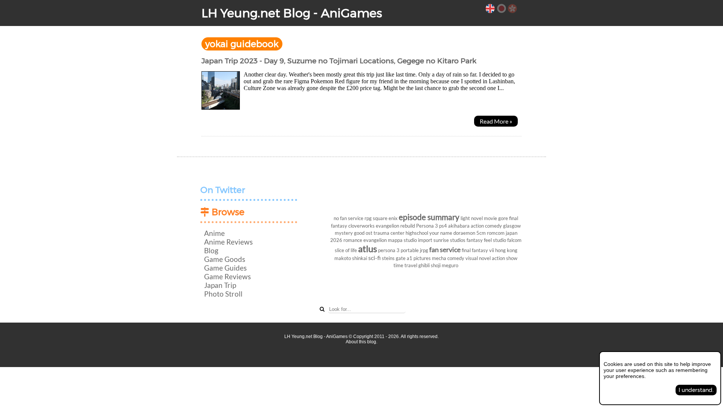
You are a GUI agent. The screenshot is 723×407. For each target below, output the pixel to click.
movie (490, 218)
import (425, 240)
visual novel (478, 258)
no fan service (348, 218)
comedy (455, 258)
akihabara (459, 226)
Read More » (496, 121)
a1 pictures (419, 258)
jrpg (424, 250)
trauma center (389, 233)
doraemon (464, 233)
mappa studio (402, 240)
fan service (445, 250)
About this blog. (361, 341)
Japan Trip (220, 285)
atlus (367, 248)
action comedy (486, 226)
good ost (363, 233)
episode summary (429, 217)
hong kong (506, 250)
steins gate (394, 258)
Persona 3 (427, 226)
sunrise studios (449, 240)
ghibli (424, 265)
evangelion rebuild (395, 226)
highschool (417, 233)
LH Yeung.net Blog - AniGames (291, 13)
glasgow (512, 226)
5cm (481, 233)
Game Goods (224, 259)
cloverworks (361, 226)
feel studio (495, 240)
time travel (405, 265)
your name (440, 233)
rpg (368, 218)
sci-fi (374, 257)
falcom (514, 240)
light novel (472, 218)
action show (504, 258)
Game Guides (225, 267)
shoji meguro (444, 265)
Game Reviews (227, 276)
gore (503, 218)
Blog (211, 250)
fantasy (475, 240)
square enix (385, 218)
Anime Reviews (228, 241)
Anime (214, 233)
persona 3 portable (398, 250)
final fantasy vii (478, 250)
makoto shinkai (350, 258)
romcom (496, 233)
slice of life (346, 250)
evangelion (375, 240)
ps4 (443, 226)
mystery (344, 233)
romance (352, 240)
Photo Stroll (223, 293)
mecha (439, 258)
